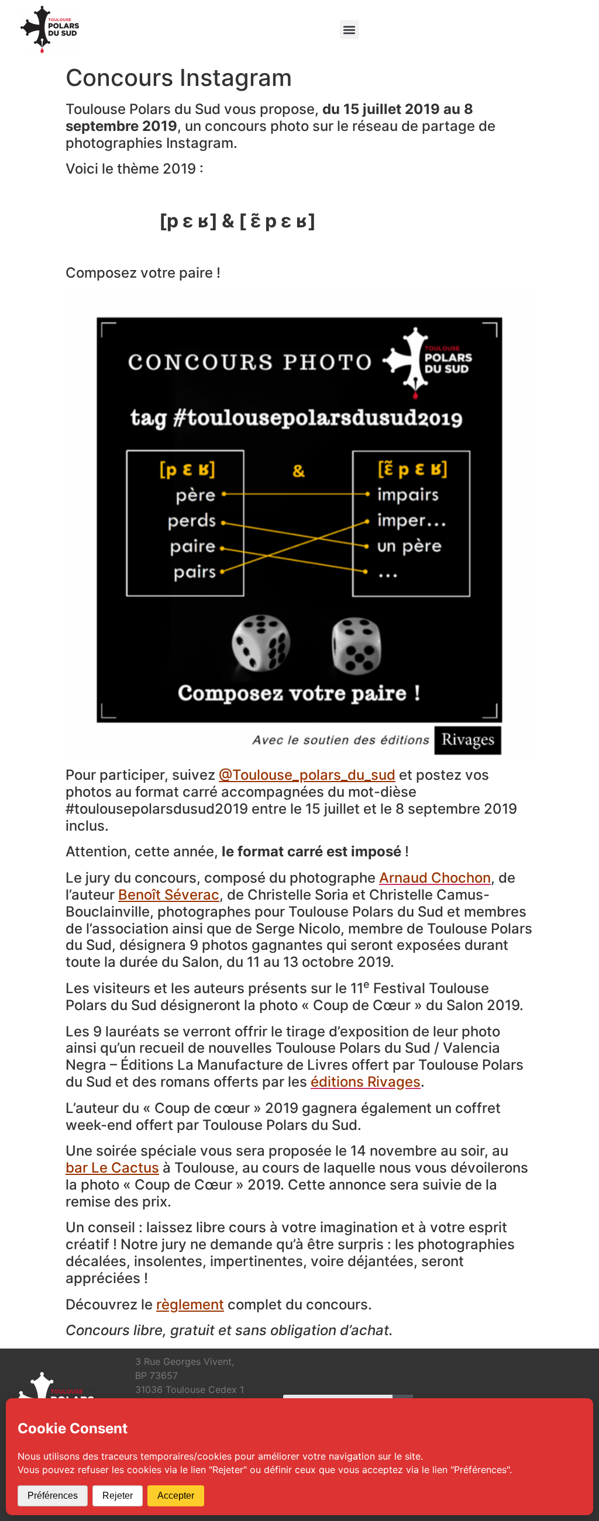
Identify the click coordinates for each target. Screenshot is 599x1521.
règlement (190, 1304)
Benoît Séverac (168, 894)
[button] (349, 29)
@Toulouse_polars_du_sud (307, 774)
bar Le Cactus (112, 1167)
